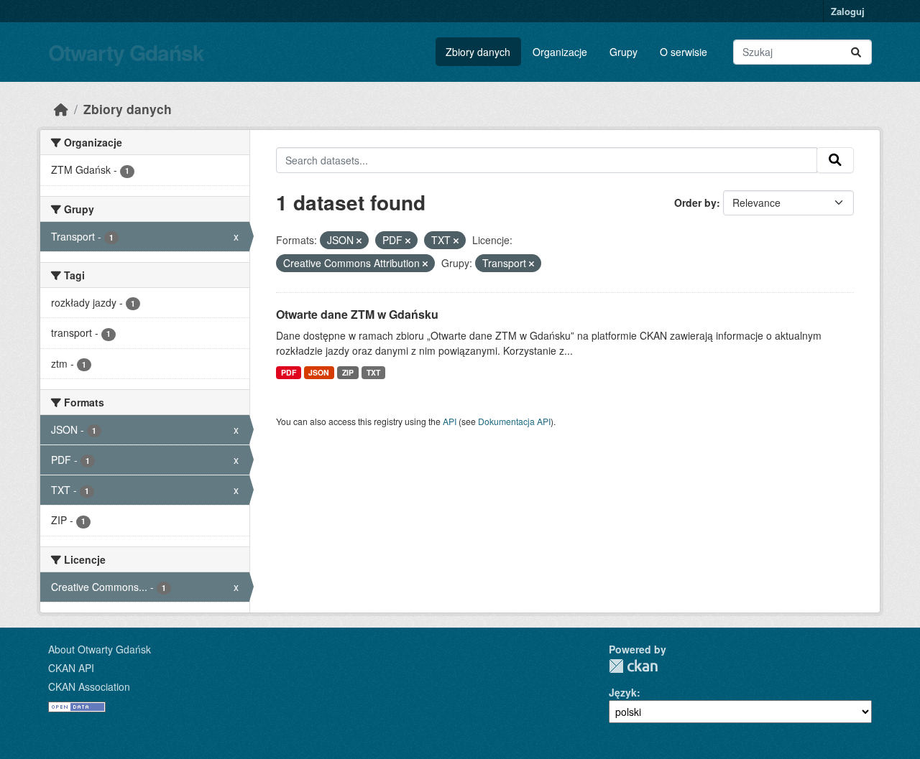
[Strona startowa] (61, 109)
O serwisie (683, 52)
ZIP (348, 372)
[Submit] (856, 52)
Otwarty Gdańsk (126, 52)
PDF (288, 372)
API (449, 421)
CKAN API (71, 668)
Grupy (624, 52)
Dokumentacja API (514, 421)
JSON (318, 372)
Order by (695, 202)
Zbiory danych (478, 52)
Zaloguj (848, 11)
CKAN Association (89, 686)
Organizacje (560, 52)
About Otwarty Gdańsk (99, 649)
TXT (373, 372)
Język (623, 692)
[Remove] (359, 240)
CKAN (633, 666)
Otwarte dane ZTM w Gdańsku (357, 314)
